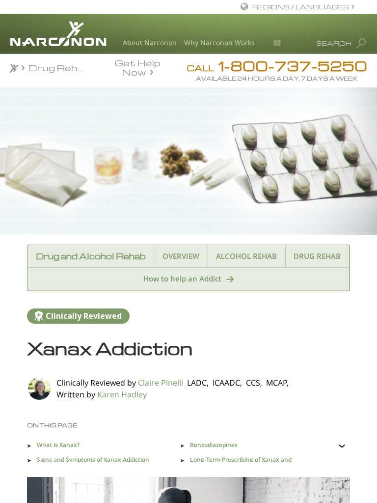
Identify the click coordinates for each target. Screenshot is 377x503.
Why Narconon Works (219, 42)
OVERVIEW (180, 256)
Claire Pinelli (160, 382)
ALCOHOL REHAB (246, 256)
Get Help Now (138, 67)
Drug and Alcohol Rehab (91, 256)
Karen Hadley (122, 394)
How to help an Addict (182, 278)
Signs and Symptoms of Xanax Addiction (93, 459)
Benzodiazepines (214, 445)
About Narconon (150, 42)
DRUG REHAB (317, 256)
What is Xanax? (58, 445)
